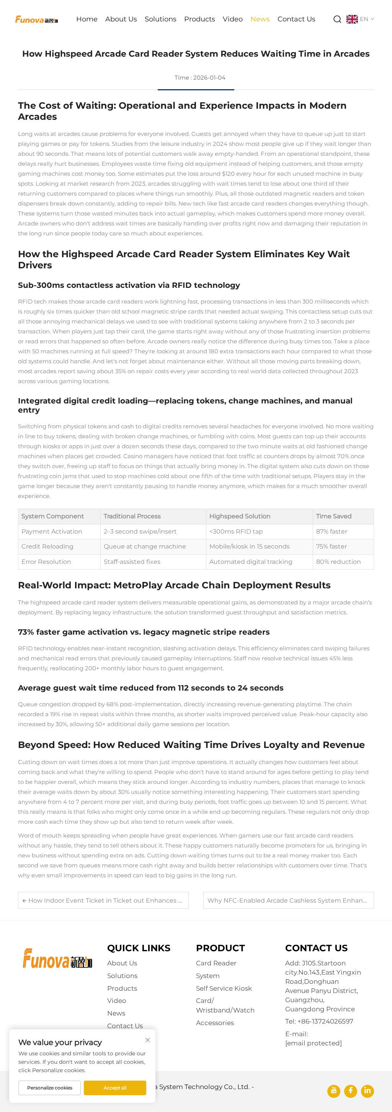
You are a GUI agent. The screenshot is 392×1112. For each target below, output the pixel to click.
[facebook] (350, 1091)
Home (87, 19)
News (260, 19)
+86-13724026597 (325, 1021)
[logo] (36, 18)
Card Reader (216, 963)
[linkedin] (367, 1091)
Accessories (215, 1023)
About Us (121, 19)
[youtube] (333, 1091)
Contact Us (296, 19)
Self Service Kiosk (224, 988)
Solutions (160, 19)
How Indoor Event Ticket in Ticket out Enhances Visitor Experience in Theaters (148, 900)
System (208, 976)
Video (233, 19)
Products (199, 19)
